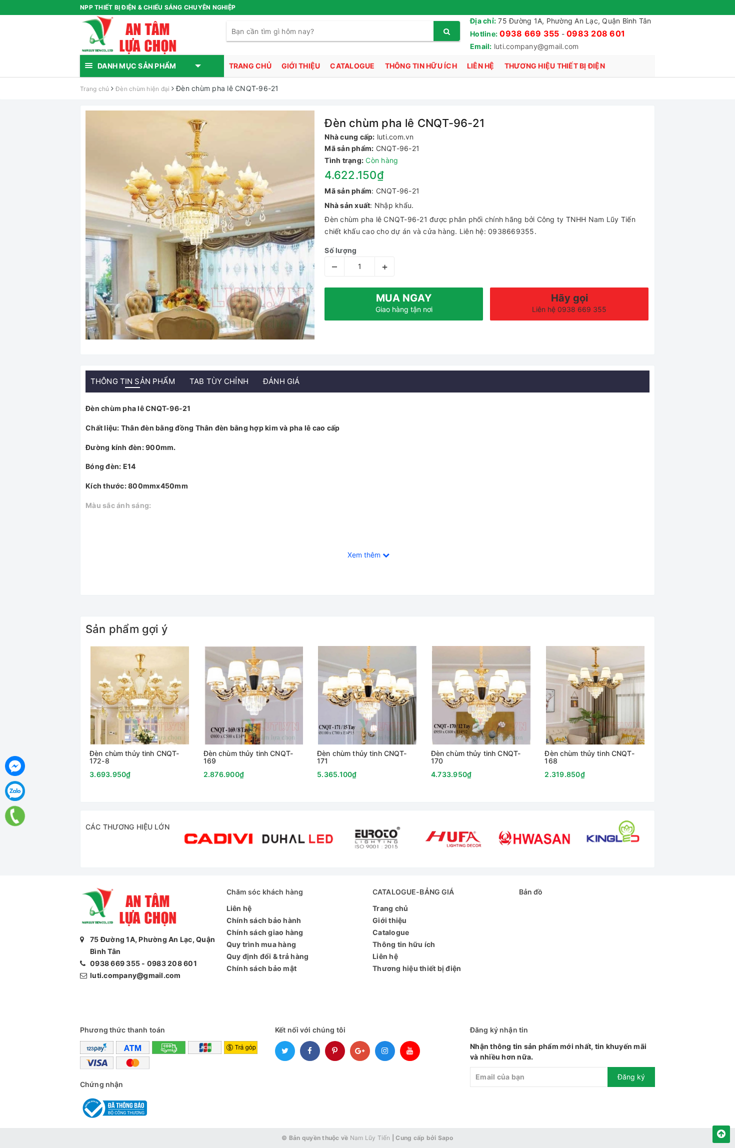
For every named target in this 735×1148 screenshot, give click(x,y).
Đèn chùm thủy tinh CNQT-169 (248, 757)
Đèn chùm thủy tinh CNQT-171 (361, 757)
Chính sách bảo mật (261, 968)
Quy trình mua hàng (261, 944)
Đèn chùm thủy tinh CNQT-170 (475, 757)
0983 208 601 (595, 33)
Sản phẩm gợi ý (127, 629)
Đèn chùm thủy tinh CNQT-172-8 (134, 757)
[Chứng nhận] (113, 1107)
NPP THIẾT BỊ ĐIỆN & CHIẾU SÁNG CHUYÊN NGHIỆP (158, 7)
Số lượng (340, 250)
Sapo (446, 1138)
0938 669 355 (529, 33)
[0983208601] (15, 816)
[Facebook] (15, 766)
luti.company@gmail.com (536, 46)
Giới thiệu (301, 66)
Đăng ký (631, 1076)
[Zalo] (15, 791)
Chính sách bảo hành (264, 920)
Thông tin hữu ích (421, 66)
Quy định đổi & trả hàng (267, 956)
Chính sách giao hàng (265, 932)
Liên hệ (480, 66)
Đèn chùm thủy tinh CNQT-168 (589, 757)
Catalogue (352, 66)
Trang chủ (250, 66)
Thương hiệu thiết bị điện (554, 66)
